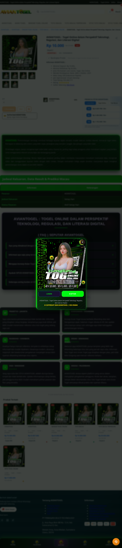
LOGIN (49, 294)
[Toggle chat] (116, 541)
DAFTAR (72, 294)
